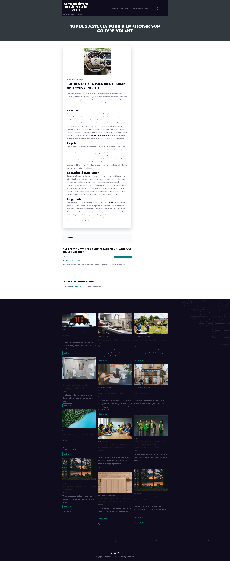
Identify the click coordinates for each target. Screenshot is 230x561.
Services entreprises (106, 495)
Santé (23, 541)
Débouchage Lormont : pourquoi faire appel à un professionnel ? (114, 341)
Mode (136, 438)
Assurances (208, 541)
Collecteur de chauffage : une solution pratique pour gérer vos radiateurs (114, 500)
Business (65, 330)
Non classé (221, 541)
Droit (197, 541)
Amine (71, 79)
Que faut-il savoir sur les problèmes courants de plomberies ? (77, 386)
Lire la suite (67, 353)
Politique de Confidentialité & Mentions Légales (129, 8)
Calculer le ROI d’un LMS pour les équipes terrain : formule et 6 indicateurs (112, 447)
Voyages (65, 431)
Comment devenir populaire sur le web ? (76, 6)
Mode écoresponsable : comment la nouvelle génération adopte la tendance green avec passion (149, 444)
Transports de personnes (98, 541)
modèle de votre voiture (100, 135)
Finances (81, 541)
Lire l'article (103, 360)
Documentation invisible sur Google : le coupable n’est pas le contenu (115, 392)
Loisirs (43, 541)
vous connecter (76, 286)
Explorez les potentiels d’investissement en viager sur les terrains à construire (151, 341)
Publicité (188, 541)
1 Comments (80, 79)
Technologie (146, 541)
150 (68, 512)
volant (110, 202)
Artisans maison (69, 382)
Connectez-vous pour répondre (123, 257)
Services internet (105, 388)
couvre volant (72, 123)
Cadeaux (158, 541)
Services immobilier (142, 337)
